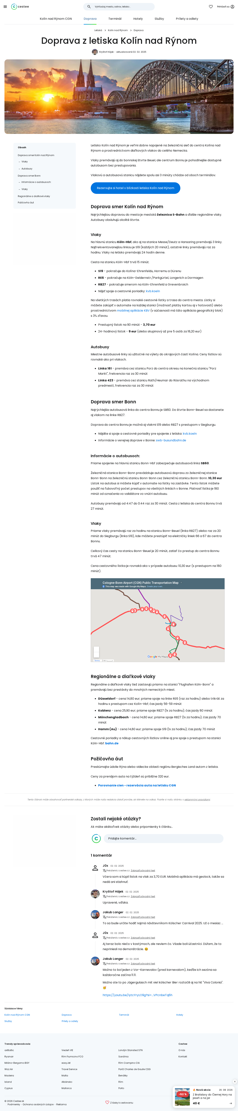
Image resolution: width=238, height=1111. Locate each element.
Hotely (138, 19)
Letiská (98, 30)
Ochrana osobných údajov (38, 1104)
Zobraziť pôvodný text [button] (143, 870)
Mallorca (67, 1088)
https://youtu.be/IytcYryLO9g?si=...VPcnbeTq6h (137, 995)
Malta (65, 1075)
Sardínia (123, 1056)
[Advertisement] (44, 239)
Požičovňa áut (26, 202)
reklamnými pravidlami (197, 799)
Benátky (123, 1075)
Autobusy (27, 168)
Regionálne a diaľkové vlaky (34, 196)
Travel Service (69, 1069)
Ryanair (8, 1056)
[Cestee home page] (20, 7)
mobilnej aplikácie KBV (133, 310)
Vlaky (25, 161)
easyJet (66, 1062)
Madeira (9, 1075)
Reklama (61, 1104)
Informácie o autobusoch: (36, 182)
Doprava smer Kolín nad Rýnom (36, 155)
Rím (120, 1081)
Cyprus (8, 1088)
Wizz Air (8, 1069)
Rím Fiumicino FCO (72, 1056)
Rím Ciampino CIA (129, 1062)
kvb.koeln (153, 291)
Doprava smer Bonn (29, 175)
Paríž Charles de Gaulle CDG (134, 1069)
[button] (5, 7)
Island (8, 1081)
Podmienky (14, 1104)
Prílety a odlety (187, 19)
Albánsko (67, 1081)
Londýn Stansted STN (130, 1050)
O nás (181, 1050)
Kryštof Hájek (106, 51)
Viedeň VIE (67, 1050)
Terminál (114, 19)
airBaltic (9, 1050)
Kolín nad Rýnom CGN (56, 19)
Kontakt (182, 1056)
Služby (159, 19)
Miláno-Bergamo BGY (16, 1062)
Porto (121, 1088)
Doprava (90, 19)
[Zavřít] (235, 1081)
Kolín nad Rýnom (118, 30)
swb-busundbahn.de (171, 440)
